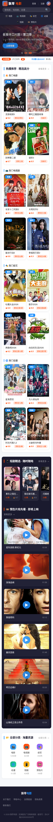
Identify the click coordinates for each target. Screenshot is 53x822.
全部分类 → (43, 737)
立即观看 (10, 45)
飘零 (13, 3)
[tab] (22, 53)
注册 (42, 3)
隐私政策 (38, 799)
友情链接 (28, 799)
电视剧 (20, 16)
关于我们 (7, 799)
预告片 (32, 22)
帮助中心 (17, 799)
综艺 (33, 16)
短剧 (20, 22)
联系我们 (7, 805)
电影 (8, 16)
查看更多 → (43, 68)
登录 (34, 3)
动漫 (44, 16)
